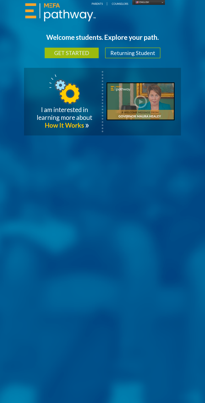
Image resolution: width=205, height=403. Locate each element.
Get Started (71, 53)
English (144, 2)
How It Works (64, 125)
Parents (97, 3)
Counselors (120, 3)
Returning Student (132, 53)
